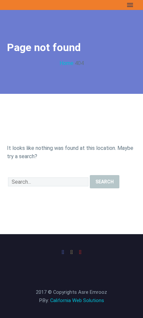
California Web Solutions (77, 300)
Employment (49, 15)
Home (14, 15)
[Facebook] (63, 252)
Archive (86, 15)
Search (104, 181)
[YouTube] (80, 252)
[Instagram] (71, 252)
